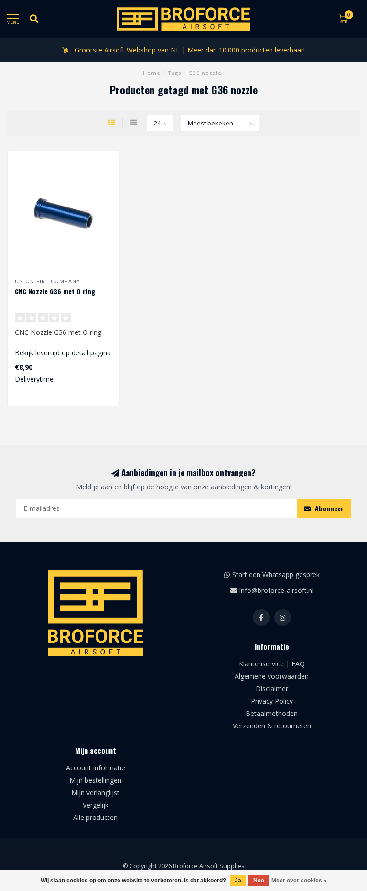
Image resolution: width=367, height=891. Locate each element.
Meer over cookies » (299, 880)
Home (152, 72)
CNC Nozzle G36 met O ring (55, 291)
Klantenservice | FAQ (272, 663)
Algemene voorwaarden (272, 676)
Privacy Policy (272, 700)
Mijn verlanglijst (95, 792)
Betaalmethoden (272, 713)
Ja (238, 880)
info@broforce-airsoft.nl (276, 590)
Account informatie (95, 767)
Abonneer (328, 508)
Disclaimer (272, 688)
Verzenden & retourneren (272, 725)
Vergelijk (95, 804)
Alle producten (95, 817)
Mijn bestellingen (95, 780)
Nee (258, 880)
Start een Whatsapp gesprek (276, 574)
